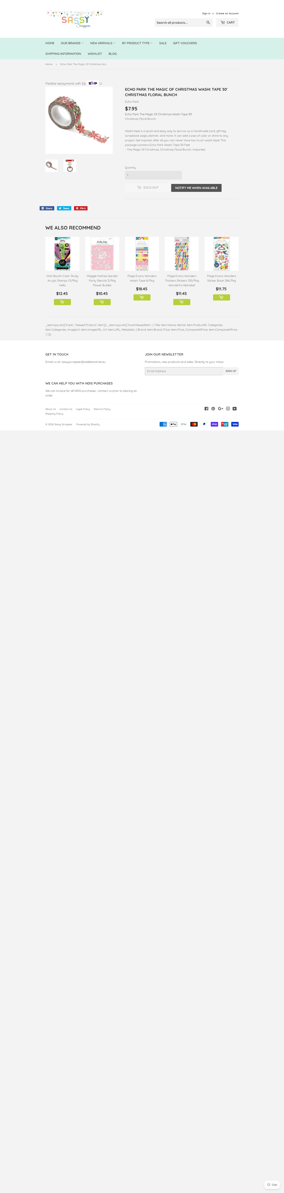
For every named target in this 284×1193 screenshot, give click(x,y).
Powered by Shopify (87, 424)
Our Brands (71, 43)
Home (49, 43)
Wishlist (95, 54)
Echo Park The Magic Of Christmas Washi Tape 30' (158, 114)
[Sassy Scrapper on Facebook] (206, 409)
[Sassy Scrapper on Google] (220, 409)
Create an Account (227, 13)
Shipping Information (63, 54)
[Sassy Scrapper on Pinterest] (213, 409)
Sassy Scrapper (63, 424)
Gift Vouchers (185, 43)
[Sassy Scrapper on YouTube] (235, 409)
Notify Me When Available (196, 188)
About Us (50, 409)
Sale (163, 43)
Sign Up (231, 371)
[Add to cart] (62, 302)
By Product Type (136, 43)
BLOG (113, 54)
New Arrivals (101, 43)
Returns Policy (102, 409)
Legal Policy (83, 409)
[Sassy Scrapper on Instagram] (228, 409)
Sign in (206, 13)
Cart (230, 22)
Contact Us (66, 409)
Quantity (130, 167)
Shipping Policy (54, 413)
